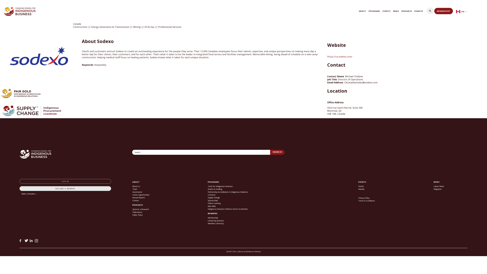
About (362, 11)
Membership (443, 11)
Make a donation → (29, 194)
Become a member (65, 188)
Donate (418, 11)
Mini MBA (212, 206)
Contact (135, 200)
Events (386, 11)
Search (277, 152)
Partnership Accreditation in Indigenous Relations (228, 192)
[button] (430, 10)
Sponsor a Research (140, 209)
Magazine (438, 189)
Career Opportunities (141, 195)
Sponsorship (213, 200)
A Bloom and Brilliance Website (249, 251)
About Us (136, 186)
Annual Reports (138, 197)
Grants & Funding (215, 189)
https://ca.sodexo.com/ (339, 56)
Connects (211, 195)
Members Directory (216, 223)
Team (134, 189)
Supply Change (214, 197)
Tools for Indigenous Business (220, 186)
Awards (361, 189)
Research (407, 11)
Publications (137, 212)
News (396, 11)
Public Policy (137, 215)
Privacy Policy (364, 198)
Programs (374, 11)
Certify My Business (216, 220)
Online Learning (214, 203)
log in (65, 181)
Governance (137, 192)
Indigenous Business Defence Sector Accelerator (228, 209)
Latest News (439, 186)
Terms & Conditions (366, 201)
